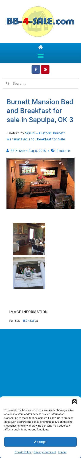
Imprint (62, 452)
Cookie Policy (23, 452)
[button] (74, 402)
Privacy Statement (45, 452)
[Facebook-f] (36, 69)
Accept (40, 442)
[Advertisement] (40, 378)
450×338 (28, 320)
